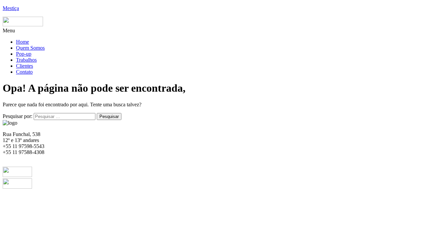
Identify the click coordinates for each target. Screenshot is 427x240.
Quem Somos (30, 48)
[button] (213, 31)
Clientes (24, 66)
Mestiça (11, 8)
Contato (24, 72)
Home (22, 42)
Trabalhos (26, 60)
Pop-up (23, 54)
